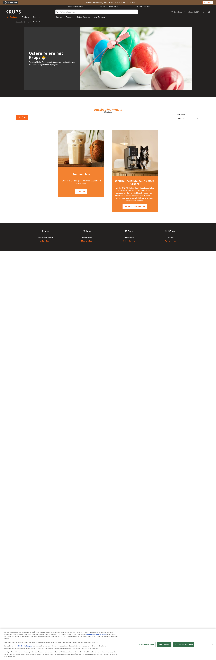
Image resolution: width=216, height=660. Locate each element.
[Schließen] (212, 644)
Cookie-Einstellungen (146, 644)
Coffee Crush (12, 17)
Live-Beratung (99, 17)
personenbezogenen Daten (96, 634)
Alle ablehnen (164, 644)
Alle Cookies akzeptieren (184, 644)
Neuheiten (37, 17)
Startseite (19, 22)
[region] (108, 644)
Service (59, 17)
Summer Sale (10, 3)
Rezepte (69, 17)
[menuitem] (12, 17)
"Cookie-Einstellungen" (24, 646)
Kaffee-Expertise (83, 17)
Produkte (25, 17)
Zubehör (48, 17)
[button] (177, 12)
